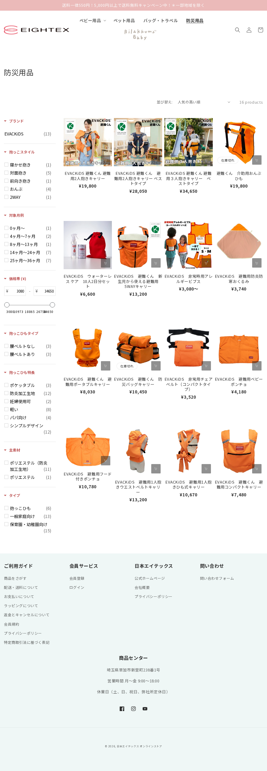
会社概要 (142, 587)
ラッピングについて (21, 605)
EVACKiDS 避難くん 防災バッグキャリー (138, 382)
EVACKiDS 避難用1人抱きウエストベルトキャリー (138, 487)
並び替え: (165, 101)
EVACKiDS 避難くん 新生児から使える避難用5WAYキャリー (138, 281)
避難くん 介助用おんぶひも (239, 176)
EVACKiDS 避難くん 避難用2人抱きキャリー (88, 176)
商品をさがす (15, 578)
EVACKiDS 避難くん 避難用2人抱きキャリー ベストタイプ (138, 178)
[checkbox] (27, 134)
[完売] (257, 160)
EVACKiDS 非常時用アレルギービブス (189, 279)
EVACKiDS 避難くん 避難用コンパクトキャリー (239, 484)
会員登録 (76, 578)
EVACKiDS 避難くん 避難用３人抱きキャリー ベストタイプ (189, 178)
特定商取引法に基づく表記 (27, 642)
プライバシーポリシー (23, 633)
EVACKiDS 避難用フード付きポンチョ (88, 476)
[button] (92, 20)
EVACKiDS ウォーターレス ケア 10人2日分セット (88, 281)
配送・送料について (21, 587)
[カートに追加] (105, 160)
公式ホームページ (150, 578)
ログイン (76, 587)
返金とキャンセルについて (27, 614)
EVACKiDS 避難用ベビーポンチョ (239, 382)
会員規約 (11, 624)
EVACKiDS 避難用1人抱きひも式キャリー (188, 484)
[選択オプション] (156, 160)
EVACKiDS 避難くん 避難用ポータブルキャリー (88, 382)
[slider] (7, 304)
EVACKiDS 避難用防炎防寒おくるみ (239, 279)
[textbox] (17, 291)
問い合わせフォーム (217, 578)
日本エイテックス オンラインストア (139, 746)
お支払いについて (19, 596)
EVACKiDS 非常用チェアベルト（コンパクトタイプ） (189, 384)
